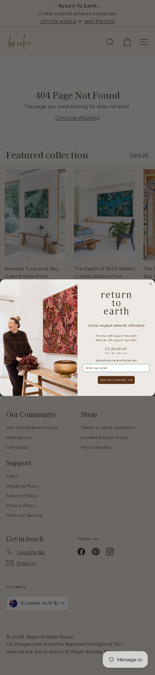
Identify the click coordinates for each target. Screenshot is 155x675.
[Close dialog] (150, 295)
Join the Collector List (116, 391)
